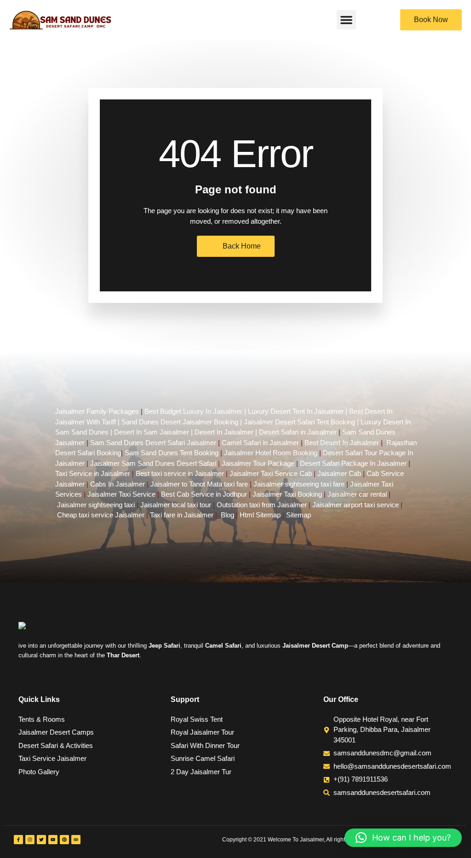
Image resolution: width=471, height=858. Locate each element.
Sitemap (298, 515)
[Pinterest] (64, 839)
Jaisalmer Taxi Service (121, 494)
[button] (346, 19)
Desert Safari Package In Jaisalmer (353, 463)
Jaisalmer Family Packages (97, 411)
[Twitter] (41, 839)
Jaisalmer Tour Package (258, 463)
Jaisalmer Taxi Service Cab (271, 473)
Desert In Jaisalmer (224, 432)
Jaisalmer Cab (339, 473)
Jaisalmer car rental (357, 494)
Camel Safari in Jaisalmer (260, 442)
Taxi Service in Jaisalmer (92, 473)
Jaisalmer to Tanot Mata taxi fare (199, 484)
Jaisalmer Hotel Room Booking (270, 453)
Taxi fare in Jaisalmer (181, 515)
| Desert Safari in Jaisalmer (295, 432)
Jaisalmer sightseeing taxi (96, 505)
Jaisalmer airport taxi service (355, 505)
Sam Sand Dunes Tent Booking (171, 453)
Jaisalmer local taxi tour (175, 505)
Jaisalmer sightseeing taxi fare (299, 484)
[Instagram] (29, 839)
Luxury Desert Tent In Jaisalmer (296, 411)
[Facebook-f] (18, 839)
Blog (227, 515)
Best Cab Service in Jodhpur (204, 494)
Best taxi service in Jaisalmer (180, 473)
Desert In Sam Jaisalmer (151, 432)
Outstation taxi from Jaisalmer (262, 505)
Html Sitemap (260, 515)
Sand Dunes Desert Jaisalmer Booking (179, 422)
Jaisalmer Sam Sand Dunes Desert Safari (154, 463)
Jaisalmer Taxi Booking (287, 494)
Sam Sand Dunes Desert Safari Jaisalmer (153, 442)
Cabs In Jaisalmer (117, 484)
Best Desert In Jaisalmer (341, 442)
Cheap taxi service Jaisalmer (100, 515)
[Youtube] (52, 839)
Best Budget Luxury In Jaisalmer (193, 411)
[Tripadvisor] (75, 839)
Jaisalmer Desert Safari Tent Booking (299, 422)
